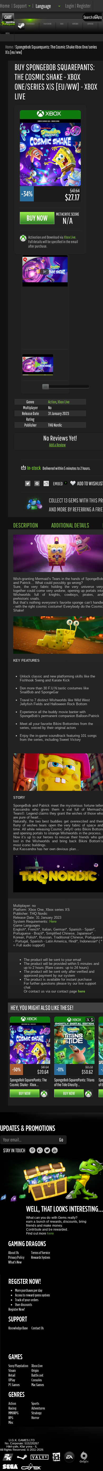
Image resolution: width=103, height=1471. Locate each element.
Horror (35, 1417)
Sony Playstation (18, 1365)
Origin (35, 1370)
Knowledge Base (18, 1328)
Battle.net (37, 1375)
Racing (12, 1408)
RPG (10, 1417)
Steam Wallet (30, 23)
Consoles (36, 1380)
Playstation (47, 23)
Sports (35, 1403)
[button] (22, 6)
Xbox (61, 23)
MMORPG (13, 1413)
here (50, 1233)
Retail (11, 1375)
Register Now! (16, 1309)
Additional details (70, 525)
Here (53, 921)
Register (84, 6)
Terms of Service (40, 1252)
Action (52, 401)
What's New (15, 1262)
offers (8, 33)
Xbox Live (70, 237)
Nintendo (75, 23)
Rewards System (40, 1257)
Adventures (38, 1408)
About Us (13, 1252)
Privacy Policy (16, 1257)
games (8, 23)
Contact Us (37, 1328)
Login (69, 6)
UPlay (11, 1380)
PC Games (14, 1384)
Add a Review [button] (57, 444)
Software (90, 23)
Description (25, 525)
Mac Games (37, 1384)
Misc (10, 1422)
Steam (12, 1370)
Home (5, 6)
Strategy (36, 1413)
